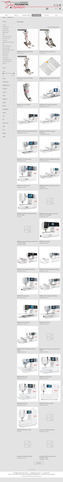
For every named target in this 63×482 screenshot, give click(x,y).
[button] (60, 8)
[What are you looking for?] (47, 9)
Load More (38, 463)
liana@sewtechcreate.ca (35, 473)
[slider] (3, 73)
